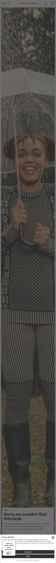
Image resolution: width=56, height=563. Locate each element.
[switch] (9, 553)
